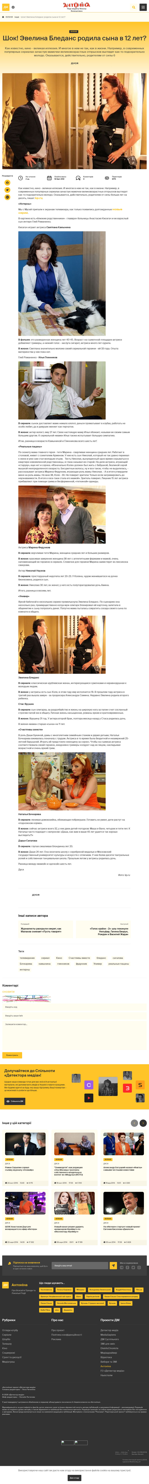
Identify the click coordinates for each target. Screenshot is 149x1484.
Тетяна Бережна (64, 1290)
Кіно (4, 1348)
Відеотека (106, 1357)
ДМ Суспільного (110, 1339)
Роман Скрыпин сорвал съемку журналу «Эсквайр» (19, 1168)
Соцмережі (8, 1352)
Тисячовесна (46, 1290)
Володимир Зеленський (100, 1290)
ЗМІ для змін (108, 1343)
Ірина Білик (126, 1303)
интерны (25, 969)
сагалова (118, 958)
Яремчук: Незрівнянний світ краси (56, 1296)
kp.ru (38, 198)
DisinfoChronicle (109, 1348)
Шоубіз (6, 1339)
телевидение (27, 958)
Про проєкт (57, 1330)
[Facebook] (7, 183)
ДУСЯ (74, 63)
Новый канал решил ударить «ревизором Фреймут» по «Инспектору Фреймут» (69, 1229)
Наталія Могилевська (66, 1303)
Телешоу (7, 1343)
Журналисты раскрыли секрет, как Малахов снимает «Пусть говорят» (41, 930)
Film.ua (139, 1290)
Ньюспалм (106, 1375)
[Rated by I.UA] (67, 1442)
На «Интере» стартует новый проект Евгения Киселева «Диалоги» (121, 1228)
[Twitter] (7, 190)
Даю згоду (74, 1478)
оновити (8, 991)
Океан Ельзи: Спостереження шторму (121, 1296)
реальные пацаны (119, 963)
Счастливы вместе (79, 958)
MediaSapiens (108, 1334)
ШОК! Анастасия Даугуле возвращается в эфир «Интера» (21, 1228)
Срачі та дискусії (11, 1357)
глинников (63, 963)
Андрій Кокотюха (123, 1290)
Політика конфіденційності (66, 1334)
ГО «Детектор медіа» (112, 1370)
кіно (57, 1310)
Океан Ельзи (46, 1303)
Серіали (6, 1334)
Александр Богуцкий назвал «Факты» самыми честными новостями (122, 1168)
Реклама (56, 1339)
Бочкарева (26, 963)
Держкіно (68, 1310)
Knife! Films (45, 1310)
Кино (59, 958)
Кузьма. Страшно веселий (92, 1303)
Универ (98, 963)
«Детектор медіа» (16, 1395)
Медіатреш (8, 1361)
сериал (45, 958)
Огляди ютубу (10, 1330)
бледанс (101, 958)
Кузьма (112, 1303)
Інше (17, 17)
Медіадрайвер (109, 1352)
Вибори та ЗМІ (109, 1361)
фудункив (81, 963)
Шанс (78, 1296)
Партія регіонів (92, 1296)
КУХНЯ (9, 17)
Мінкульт (80, 1290)
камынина (44, 963)
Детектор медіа (109, 1330)
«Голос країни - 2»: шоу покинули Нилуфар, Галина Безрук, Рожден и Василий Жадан (109, 931)
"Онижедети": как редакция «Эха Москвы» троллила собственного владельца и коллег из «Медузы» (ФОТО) (68, 1171)
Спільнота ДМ (17, 1101)
